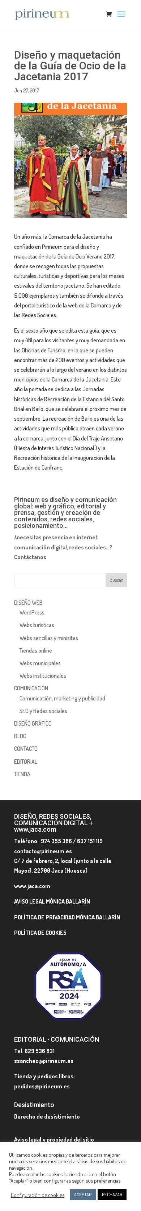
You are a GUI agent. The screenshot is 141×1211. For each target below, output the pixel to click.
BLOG (20, 736)
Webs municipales (40, 663)
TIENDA (22, 774)
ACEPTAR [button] (82, 1194)
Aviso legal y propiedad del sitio (54, 1139)
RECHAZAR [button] (112, 1194)
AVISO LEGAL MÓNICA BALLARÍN (52, 901)
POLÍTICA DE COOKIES (40, 932)
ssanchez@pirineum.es (43, 1060)
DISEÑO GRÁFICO (33, 723)
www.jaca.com (32, 886)
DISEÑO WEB (28, 602)
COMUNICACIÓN (31, 688)
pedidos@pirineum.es (42, 1086)
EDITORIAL (25, 761)
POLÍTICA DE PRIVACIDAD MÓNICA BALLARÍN (67, 917)
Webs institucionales (43, 675)
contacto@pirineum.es (43, 851)
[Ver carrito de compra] (110, 14)
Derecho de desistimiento (47, 1116)
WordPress (32, 612)
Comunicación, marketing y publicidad (62, 698)
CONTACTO (26, 748)
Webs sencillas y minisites (49, 637)
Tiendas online (36, 650)
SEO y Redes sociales (43, 710)
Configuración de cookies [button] (37, 1195)
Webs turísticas (37, 625)
